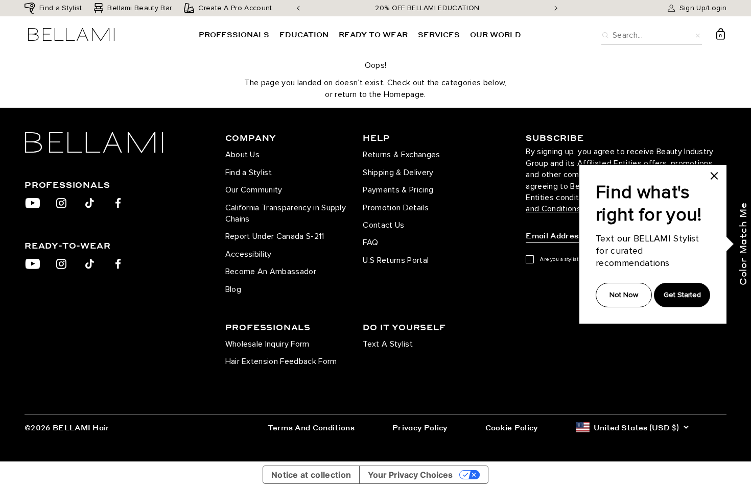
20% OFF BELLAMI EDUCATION (427, 8)
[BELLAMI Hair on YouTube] (32, 203)
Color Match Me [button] (742, 243)
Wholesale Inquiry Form (267, 344)
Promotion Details (395, 208)
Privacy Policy (419, 427)
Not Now (623, 294)
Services (439, 34)
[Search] (605, 34)
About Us (242, 155)
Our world (495, 34)
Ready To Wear (373, 34)
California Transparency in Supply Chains (285, 213)
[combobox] (651, 33)
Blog (233, 289)
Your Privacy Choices (410, 475)
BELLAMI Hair (81, 427)
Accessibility (248, 254)
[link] (714, 176)
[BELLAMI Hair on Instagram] (61, 203)
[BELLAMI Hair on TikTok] (89, 203)
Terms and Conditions (311, 427)
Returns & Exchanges (401, 155)
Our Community (254, 190)
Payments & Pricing (398, 190)
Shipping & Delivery (398, 172)
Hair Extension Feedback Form (281, 361)
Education (303, 34)
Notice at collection (311, 475)
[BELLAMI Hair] (109, 142)
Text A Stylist (387, 344)
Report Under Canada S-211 (274, 236)
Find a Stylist (248, 172)
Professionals (234, 34)
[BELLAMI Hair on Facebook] (118, 203)
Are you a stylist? (560, 259)
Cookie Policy (511, 427)
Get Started (682, 294)
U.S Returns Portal (396, 260)
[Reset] (698, 34)
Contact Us (383, 225)
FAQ (370, 242)
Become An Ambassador (270, 271)
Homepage (404, 94)
